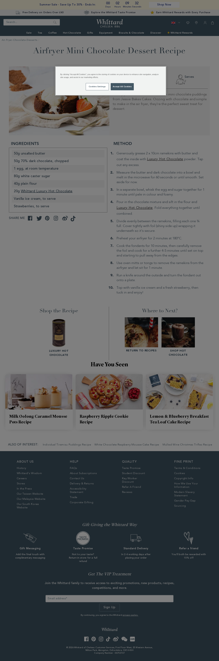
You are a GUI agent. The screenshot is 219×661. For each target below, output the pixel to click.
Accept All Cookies (122, 86)
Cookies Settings (97, 86)
